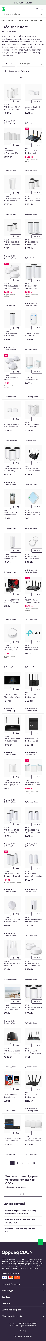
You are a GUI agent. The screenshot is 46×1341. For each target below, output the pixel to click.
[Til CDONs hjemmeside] (3, 9)
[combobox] (23, 14)
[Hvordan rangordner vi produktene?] (6, 71)
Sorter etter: (14, 71)
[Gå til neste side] (39, 1163)
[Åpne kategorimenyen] (42, 9)
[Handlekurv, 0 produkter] (37, 9)
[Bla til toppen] (40, 1242)
